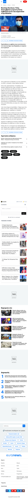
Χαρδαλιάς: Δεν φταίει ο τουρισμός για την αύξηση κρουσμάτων (12, 143)
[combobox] (14, 426)
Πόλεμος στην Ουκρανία (10, 440)
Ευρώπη (2, 462)
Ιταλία (11, 443)
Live (25, 1)
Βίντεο (2, 473)
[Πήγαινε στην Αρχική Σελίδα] (4, 1)
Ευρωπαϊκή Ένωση (7, 446)
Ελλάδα (4, 157)
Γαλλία (21, 440)
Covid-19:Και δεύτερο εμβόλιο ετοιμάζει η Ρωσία (11, 146)
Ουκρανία (18, 449)
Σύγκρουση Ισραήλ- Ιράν (14, 433)
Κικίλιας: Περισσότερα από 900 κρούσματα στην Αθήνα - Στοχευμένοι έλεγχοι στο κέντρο (11, 139)
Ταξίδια (2, 471)
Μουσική (10, 449)
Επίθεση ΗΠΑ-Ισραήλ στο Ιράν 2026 (14, 437)
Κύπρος (23, 446)
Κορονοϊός (5, 151)
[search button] (24, 426)
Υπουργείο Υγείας (7, 154)
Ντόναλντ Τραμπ (21, 443)
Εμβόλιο (16, 154)
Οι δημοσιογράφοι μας (6, 476)
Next (2, 468)
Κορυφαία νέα (6, 308)
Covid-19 (13, 151)
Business (3, 465)
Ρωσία (16, 446)
